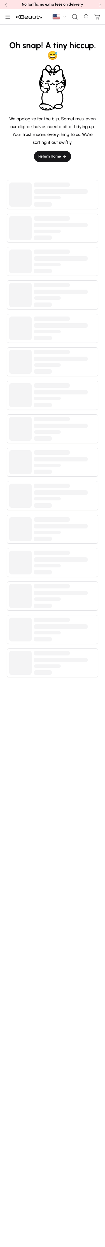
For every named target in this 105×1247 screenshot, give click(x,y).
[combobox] (59, 17)
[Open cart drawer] (96, 16)
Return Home (49, 156)
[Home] (29, 17)
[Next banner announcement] (100, 4)
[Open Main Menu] (6, 17)
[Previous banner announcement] (5, 4)
